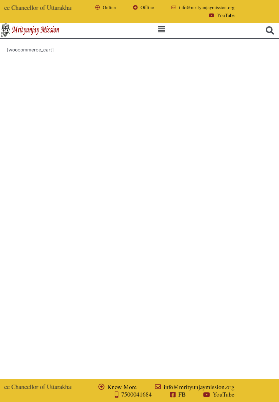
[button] (161, 29)
